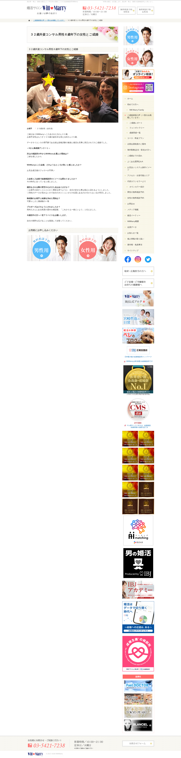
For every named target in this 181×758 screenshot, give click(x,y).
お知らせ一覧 (132, 233)
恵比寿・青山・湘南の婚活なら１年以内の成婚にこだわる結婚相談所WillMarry (52, 1)
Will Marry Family (136, 110)
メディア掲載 (132, 210)
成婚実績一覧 (135, 133)
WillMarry (59, 754)
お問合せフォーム (138, 743)
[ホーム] (29, 20)
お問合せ (131, 204)
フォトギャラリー (136, 128)
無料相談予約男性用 (127, 11)
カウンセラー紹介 (136, 187)
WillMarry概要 (133, 221)
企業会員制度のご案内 (136, 144)
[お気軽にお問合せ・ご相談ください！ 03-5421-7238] (99, 10)
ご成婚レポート (135, 123)
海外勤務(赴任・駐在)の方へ (139, 150)
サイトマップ (132, 250)
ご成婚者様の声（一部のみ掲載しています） (139, 116)
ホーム (130, 98)
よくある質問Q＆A (135, 161)
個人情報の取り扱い (135, 239)
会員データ (132, 227)
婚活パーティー (133, 215)
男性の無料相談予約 (135, 192)
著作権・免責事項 (134, 245)
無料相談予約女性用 (145, 11)
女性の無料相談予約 (135, 198)
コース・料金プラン (135, 138)
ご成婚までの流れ (134, 156)
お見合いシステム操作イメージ (139, 168)
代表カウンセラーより (136, 181)
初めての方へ (132, 104)
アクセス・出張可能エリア (138, 175)
